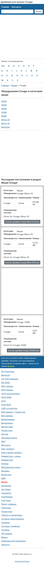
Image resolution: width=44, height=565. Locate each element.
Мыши (14, 85)
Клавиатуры (7, 460)
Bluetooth (5, 375)
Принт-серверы (8, 504)
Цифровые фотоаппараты (13, 541)
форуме (10, 366)
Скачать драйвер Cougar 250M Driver (23, 350)
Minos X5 (5, 123)
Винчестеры (7, 427)
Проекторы (6, 511)
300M (4, 105)
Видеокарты (7, 423)
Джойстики (6, 430)
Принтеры (6, 508)
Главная (5, 7)
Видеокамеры (8, 419)
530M (4, 112)
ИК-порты (6, 445)
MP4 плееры (7, 390)
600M (4, 116)
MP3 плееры (7, 386)
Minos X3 (5, 119)
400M (4, 108)
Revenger (5, 127)
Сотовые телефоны (10, 526)
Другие (4, 434)
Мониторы (6, 474)
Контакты (16, 7)
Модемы (5, 471)
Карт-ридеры (7, 449)
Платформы (7, 497)
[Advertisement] (22, 37)
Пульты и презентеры (11, 515)
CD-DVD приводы (9, 379)
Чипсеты (5, 544)
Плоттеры (6, 500)
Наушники (6, 485)
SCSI (3, 401)
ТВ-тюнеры (6, 533)
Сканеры (5, 522)
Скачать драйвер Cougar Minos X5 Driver (22, 263)
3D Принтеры (7, 371)
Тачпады (5, 530)
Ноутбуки (6, 489)
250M (4, 101)
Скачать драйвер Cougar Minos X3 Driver (22, 222)
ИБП (3, 441)
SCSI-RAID (6, 404)
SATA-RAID (6, 397)
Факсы (4, 537)
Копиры (5, 463)
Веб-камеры (7, 415)
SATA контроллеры (10, 393)
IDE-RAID (5, 382)
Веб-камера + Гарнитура (13, 412)
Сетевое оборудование (12, 519)
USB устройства (9, 408)
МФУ (3, 478)
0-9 (2, 66)
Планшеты (6, 493)
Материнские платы (11, 467)
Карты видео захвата (11, 452)
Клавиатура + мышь (11, 456)
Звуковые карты (9, 438)
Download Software (22, 561)
